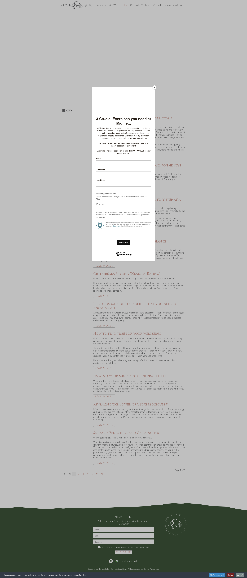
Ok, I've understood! (217, 575)
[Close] (154, 87)
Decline (230, 575)
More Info (240, 575)
